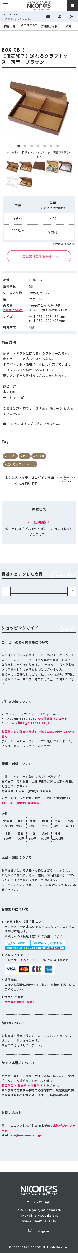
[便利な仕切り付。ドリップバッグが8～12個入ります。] (52, 166)
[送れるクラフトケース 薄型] (12, 166)
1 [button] (19, 147)
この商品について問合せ (66, 478)
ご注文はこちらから (37, 256)
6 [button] (52, 147)
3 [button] (32, 147)
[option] (39, 107)
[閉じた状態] (39, 166)
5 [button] (45, 147)
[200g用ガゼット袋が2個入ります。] (65, 166)
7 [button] (58, 147)
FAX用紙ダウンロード (52, 718)
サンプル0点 (24, 19)
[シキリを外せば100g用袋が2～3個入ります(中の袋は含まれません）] (25, 166)
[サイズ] (12, 181)
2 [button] (26, 147)
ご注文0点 (9, 19)
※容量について (13, 310)
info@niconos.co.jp (34, 723)
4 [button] (39, 147)
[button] (6, 591)
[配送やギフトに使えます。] (25, 181)
